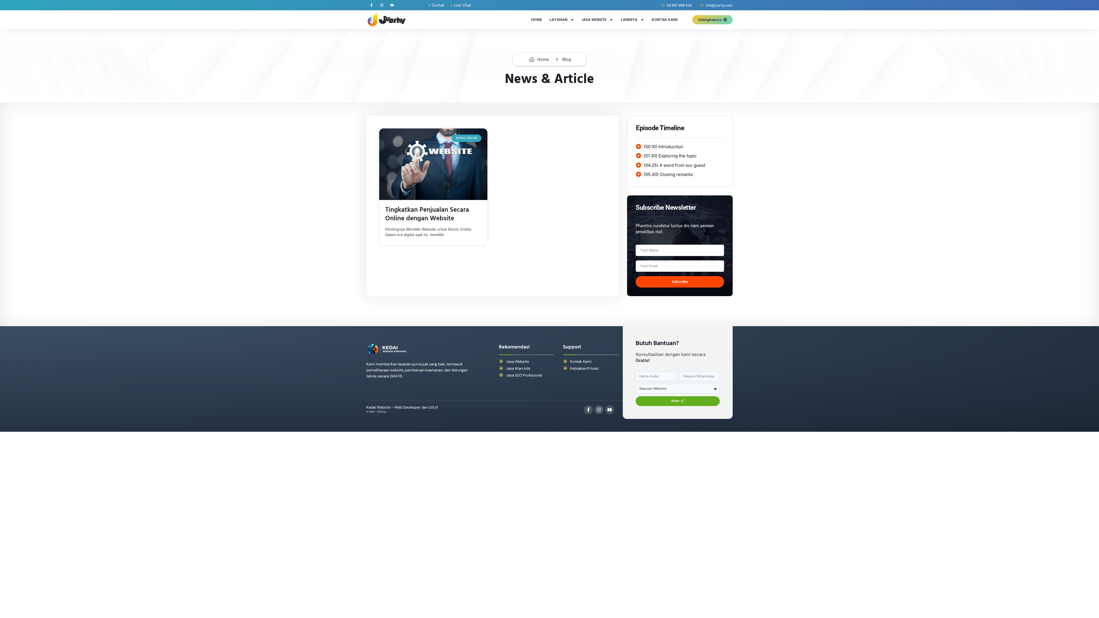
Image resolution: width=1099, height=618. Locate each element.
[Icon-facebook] (371, 5)
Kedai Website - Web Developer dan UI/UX (402, 407)
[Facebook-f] (588, 409)
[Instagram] (382, 5)
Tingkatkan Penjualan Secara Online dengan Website (427, 214)
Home (536, 20)
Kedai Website (395, 411)
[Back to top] (1081, 603)
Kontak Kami (665, 20)
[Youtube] (392, 5)
